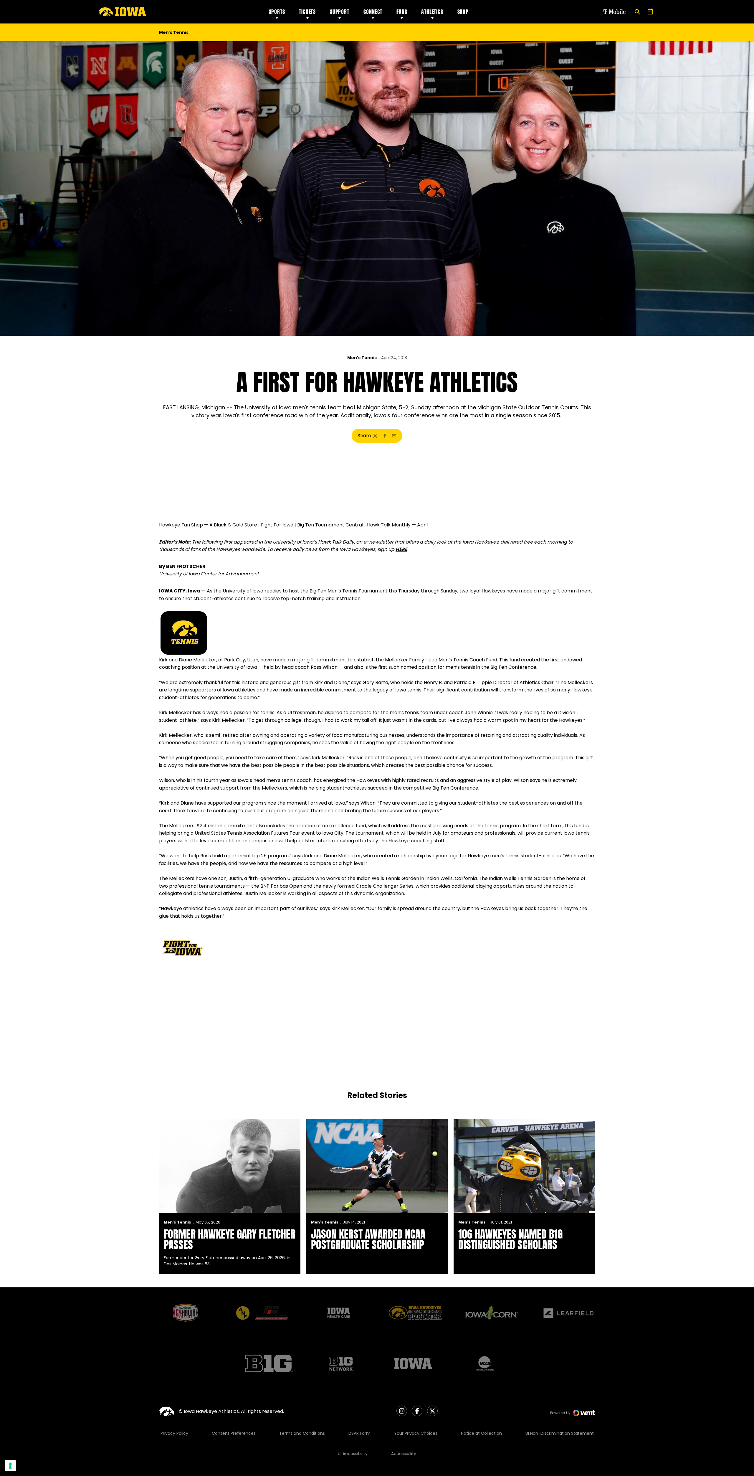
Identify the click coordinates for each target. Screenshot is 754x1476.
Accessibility (403, 1454)
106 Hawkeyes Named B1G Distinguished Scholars (510, 1239)
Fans (401, 12)
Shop (463, 12)
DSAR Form (359, 1433)
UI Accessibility (353, 1454)
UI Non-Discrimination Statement (559, 1433)
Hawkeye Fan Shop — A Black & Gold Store (208, 524)
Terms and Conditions (302, 1433)
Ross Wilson (324, 667)
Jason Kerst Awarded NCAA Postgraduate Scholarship (368, 1239)
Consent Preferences (234, 1433)
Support (339, 12)
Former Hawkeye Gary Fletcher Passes (229, 1239)
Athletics (432, 12)
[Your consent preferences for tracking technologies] (10, 1465)
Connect (373, 12)
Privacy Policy (174, 1433)
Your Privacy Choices (415, 1433)
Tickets (307, 12)
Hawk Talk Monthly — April (397, 524)
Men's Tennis (362, 358)
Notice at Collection (481, 1433)
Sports (277, 12)
